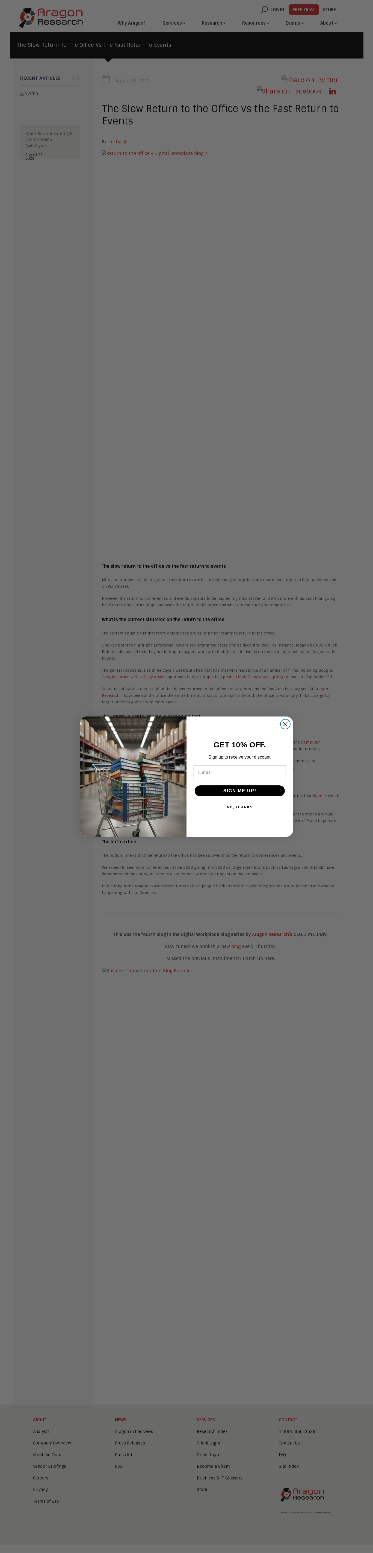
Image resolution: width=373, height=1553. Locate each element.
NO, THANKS (240, 807)
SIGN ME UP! (239, 790)
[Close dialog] (285, 724)
